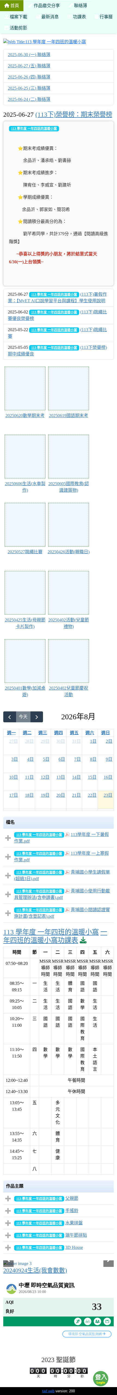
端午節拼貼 (76, 1235)
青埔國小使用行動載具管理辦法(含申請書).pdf (62, 894)
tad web (48, 1391)
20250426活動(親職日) (69, 551)
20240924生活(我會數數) (35, 1270)
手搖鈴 (71, 1210)
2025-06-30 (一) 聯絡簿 (29, 54)
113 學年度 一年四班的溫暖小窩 (34, 129)
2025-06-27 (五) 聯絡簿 (29, 66)
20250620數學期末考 (25, 415)
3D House (74, 1247)
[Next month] (36, 716)
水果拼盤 (74, 1223)
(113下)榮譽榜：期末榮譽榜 (73, 114)
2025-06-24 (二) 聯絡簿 (29, 99)
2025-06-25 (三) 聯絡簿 (29, 88)
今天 (23, 716)
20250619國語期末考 (68, 415)
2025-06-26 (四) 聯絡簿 (29, 77)
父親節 (71, 1198)
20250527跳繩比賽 (25, 551)
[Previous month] (9, 716)
